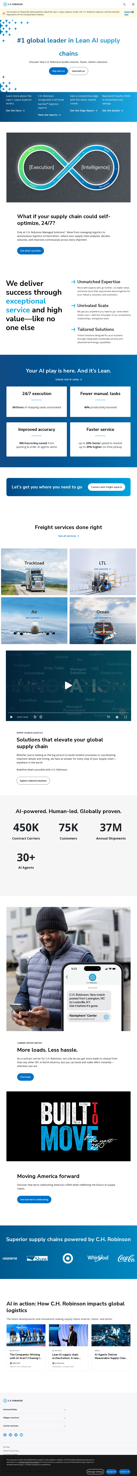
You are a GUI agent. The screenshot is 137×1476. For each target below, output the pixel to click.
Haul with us (78, 71)
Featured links (10, 1409)
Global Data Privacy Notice (29, 1462)
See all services (67, 535)
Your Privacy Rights (10, 1454)
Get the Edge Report (82, 110)
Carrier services (10, 1425)
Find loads (25, 1076)
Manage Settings (95, 1471)
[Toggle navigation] (133, 4)
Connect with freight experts (106, 487)
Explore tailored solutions (33, 780)
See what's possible (30, 250)
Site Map (6, 1447)
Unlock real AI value (67, 379)
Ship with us (58, 71)
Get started (32, 569)
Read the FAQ (129, 13)
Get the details (111, 110)
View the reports (48, 114)
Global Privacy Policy (11, 1451)
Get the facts (14, 110)
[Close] (133, 12)
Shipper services (11, 1417)
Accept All (111, 1471)
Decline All (124, 1471)
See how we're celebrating (34, 1199)
